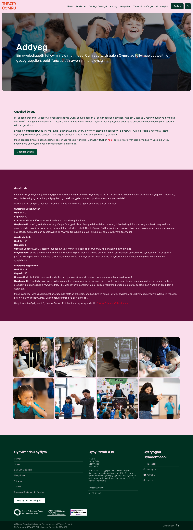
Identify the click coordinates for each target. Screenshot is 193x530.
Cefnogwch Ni (151, 6)
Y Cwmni (137, 6)
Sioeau (70, 6)
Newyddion (125, 6)
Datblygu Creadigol (98, 6)
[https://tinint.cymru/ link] (177, 525)
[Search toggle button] (188, 6)
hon (110, 139)
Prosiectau (81, 6)
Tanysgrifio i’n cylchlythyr (29, 501)
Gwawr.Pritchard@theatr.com (112, 303)
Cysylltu (164, 6)
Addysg (113, 6)
